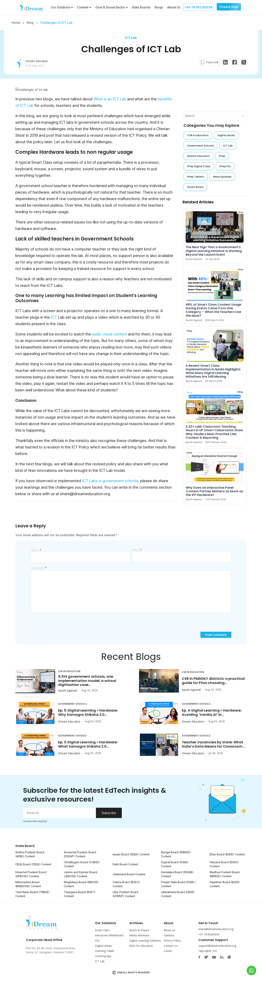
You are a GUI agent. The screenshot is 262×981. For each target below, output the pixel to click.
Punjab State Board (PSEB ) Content (178, 884)
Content (83, 7)
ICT (54, 317)
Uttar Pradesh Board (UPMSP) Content (125, 894)
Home (16, 23)
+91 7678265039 (208, 934)
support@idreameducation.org (217, 945)
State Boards (141, 7)
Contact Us (171, 945)
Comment (39, 568)
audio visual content (109, 334)
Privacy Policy (172, 940)
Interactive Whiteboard (109, 935)
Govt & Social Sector (110, 7)
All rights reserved (136, 972)
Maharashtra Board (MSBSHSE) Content (28, 884)
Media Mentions (139, 935)
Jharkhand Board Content (129, 874)
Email (137, 550)
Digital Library (103, 945)
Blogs (159, 7)
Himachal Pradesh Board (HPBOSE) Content (30, 874)
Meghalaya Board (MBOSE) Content (81, 884)
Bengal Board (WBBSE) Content (176, 854)
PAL (97, 940)
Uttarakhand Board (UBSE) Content (178, 894)
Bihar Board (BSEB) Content (227, 854)
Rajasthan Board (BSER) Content (225, 884)
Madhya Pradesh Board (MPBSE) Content (225, 874)
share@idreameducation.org (215, 929)
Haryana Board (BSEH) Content (224, 864)
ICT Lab (131, 38)
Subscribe (109, 813)
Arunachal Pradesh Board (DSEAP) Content (80, 854)
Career (168, 951)
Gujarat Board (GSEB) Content (174, 864)
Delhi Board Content (125, 864)
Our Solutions (61, 7)
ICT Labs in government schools (110, 481)
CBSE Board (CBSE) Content (33, 864)
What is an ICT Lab (109, 99)
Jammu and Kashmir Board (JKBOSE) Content (80, 874)
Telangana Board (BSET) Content (80, 894)
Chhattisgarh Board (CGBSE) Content (82, 864)
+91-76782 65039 (198, 7)
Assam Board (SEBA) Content (131, 854)
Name (36, 550)
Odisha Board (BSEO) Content (126, 884)
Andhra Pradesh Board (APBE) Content (29, 854)
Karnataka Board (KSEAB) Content (177, 874)
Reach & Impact (139, 930)
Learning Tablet (104, 951)
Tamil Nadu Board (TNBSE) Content (32, 894)
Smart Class (102, 930)
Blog (30, 23)
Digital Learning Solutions (145, 940)
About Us (173, 7)
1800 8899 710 (207, 951)
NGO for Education (141, 945)
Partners (169, 935)
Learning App (103, 956)
